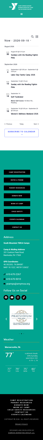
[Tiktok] (24, 297)
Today (22, 124)
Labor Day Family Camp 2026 (23, 75)
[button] (6, 318)
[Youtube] (12, 297)
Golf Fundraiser (17, 97)
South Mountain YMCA (21, 6)
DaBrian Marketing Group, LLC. (21, 433)
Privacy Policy (21, 424)
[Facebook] (6, 297)
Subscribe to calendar (21, 131)
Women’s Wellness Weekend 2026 (24, 114)
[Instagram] (18, 297)
